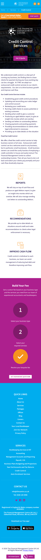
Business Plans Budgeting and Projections (20, 464)
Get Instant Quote (13, 557)
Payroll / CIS (20, 460)
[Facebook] (20, 500)
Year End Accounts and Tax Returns (20, 467)
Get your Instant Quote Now (20, 377)
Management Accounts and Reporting (20, 457)
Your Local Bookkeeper (20, 426)
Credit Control (20, 470)
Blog (20, 416)
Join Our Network (20, 430)
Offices (20, 412)
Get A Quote (20, 58)
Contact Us (20, 423)
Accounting (20, 453)
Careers (20, 419)
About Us (20, 402)
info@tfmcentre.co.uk (20, 491)
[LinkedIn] (24, 500)
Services (13, 10)
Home (3, 10)
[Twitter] (16, 500)
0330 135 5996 (22, 495)
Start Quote (34, 16)
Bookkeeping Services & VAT (20, 450)
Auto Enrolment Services (20, 474)
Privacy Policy (20, 433)
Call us (31, 557)
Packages (20, 409)
